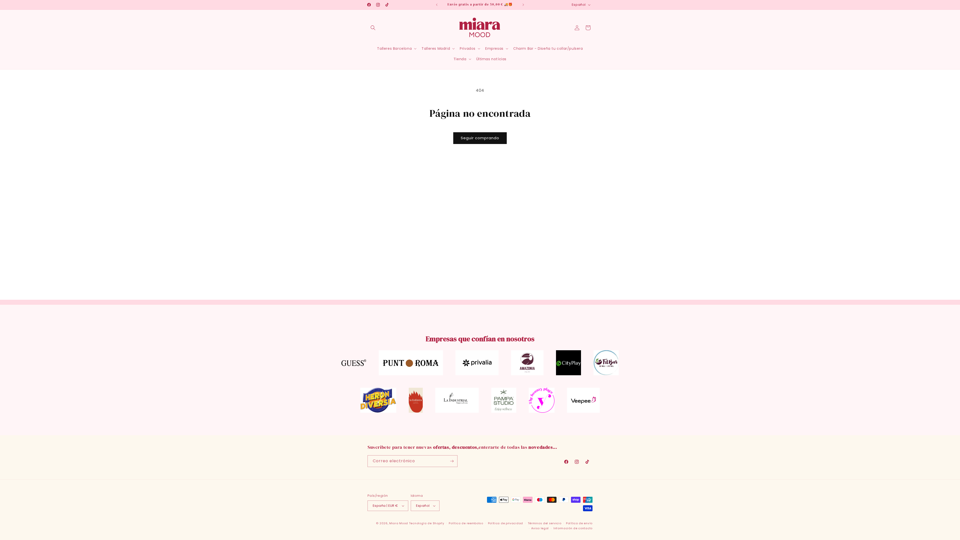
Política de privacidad (505, 523)
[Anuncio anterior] (436, 5)
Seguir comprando (480, 137)
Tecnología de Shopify (426, 523)
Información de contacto (573, 528)
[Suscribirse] (451, 461)
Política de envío (579, 523)
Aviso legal (540, 528)
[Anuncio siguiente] (523, 5)
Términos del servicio (545, 523)
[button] (373, 27)
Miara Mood (398, 523)
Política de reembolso (466, 523)
